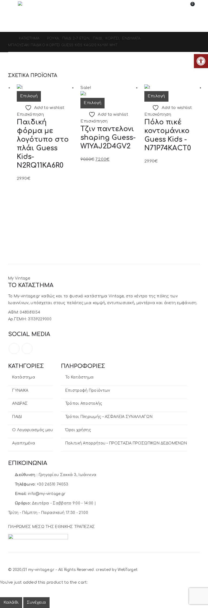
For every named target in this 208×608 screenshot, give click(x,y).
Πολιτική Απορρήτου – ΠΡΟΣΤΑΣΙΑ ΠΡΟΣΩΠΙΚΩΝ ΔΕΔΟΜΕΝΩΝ (126, 443)
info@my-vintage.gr (47, 494)
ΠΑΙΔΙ (17, 417)
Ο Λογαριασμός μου (32, 430)
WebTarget (128, 570)
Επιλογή (29, 96)
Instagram (27, 348)
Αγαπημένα (23, 443)
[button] (13, 6)
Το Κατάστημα (79, 377)
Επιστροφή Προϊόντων (87, 390)
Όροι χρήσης (78, 430)
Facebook (14, 348)
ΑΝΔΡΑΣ (20, 403)
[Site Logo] (33, 6)
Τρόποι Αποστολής (83, 403)
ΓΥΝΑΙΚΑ (20, 390)
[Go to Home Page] (9, 38)
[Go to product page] (44, 87)
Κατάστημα (23, 377)
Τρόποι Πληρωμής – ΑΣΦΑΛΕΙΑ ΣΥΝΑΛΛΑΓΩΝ (108, 417)
